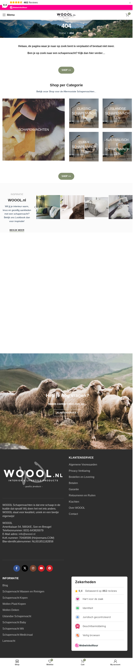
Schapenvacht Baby (14, 622)
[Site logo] (66, 14)
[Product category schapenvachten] (33, 130)
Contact (73, 514)
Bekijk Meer (17, 230)
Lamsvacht (8, 640)
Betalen (73, 483)
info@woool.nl (27, 534)
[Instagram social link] (33, 568)
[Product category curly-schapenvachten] (84, 146)
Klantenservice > (67, 412)
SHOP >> (66, 70)
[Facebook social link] (16, 568)
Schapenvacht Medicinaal (17, 634)
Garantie (74, 489)
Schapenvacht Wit (13, 628)
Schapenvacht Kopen (15, 597)
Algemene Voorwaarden (83, 464)
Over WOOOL (77, 507)
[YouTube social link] (41, 568)
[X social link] (25, 568)
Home (62, 33)
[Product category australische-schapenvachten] (117, 146)
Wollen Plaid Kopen (14, 603)
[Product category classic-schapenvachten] (84, 113)
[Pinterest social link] (49, 568)
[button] (35, 207)
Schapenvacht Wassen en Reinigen (23, 591)
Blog (5, 585)
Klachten (74, 501)
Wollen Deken (10, 610)
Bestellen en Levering (81, 477)
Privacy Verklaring (79, 470)
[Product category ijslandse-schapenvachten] (117, 113)
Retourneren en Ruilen (82, 495)
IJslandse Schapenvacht (16, 616)
